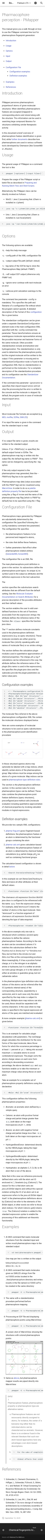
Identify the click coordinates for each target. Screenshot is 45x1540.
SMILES (23, 417)
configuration (36, 312)
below (12, 866)
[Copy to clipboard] (42, 173)
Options (9, 51)
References (11, 87)
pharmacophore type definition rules (24, 780)
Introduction (11, 40)
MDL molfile (7, 417)
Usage (8, 46)
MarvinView (7, 488)
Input (8, 56)
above (16, 1378)
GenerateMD (11, 554)
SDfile (16, 417)
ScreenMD (22, 554)
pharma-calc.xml (13, 844)
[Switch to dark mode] (35, 2)
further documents (20, 139)
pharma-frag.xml (13, 831)
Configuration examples (20, 71)
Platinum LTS (22, 3)
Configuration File (13, 67)
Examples (10, 82)
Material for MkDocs (17, 1537)
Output (9, 61)
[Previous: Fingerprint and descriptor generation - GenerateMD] (3, 1529)
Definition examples (18, 76)
